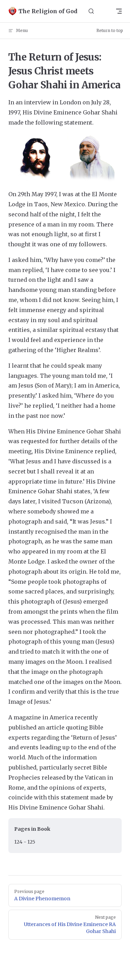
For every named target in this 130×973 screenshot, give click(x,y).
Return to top (109, 30)
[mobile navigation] (119, 11)
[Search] (91, 11)
